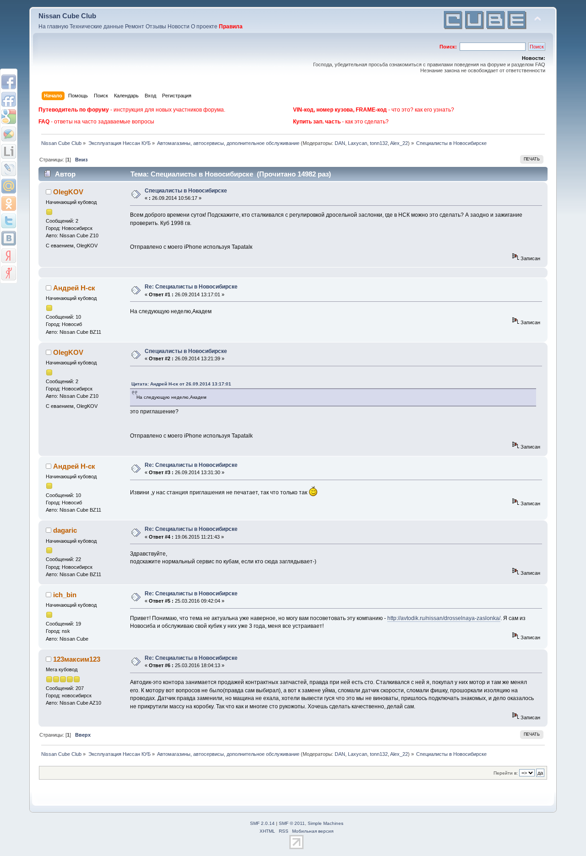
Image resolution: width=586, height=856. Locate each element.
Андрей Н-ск (74, 288)
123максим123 (76, 659)
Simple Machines (325, 823)
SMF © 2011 (292, 823)
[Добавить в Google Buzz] (8, 134)
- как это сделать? (341, 121)
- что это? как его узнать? (373, 110)
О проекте (204, 26)
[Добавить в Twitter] (8, 221)
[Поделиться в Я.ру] (8, 273)
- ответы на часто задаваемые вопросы (96, 121)
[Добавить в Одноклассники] (8, 203)
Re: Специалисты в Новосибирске (191, 287)
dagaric (65, 530)
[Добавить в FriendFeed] (8, 99)
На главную (53, 26)
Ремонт (134, 26)
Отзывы (156, 26)
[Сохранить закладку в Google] (8, 116)
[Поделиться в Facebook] (8, 82)
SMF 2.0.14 (262, 823)
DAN (340, 143)
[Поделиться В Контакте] (8, 238)
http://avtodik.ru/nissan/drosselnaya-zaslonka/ (443, 618)
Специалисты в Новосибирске (186, 190)
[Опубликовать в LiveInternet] (8, 151)
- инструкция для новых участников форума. (131, 110)
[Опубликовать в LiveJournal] (8, 168)
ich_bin (64, 595)
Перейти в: (506, 773)
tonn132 (379, 143)
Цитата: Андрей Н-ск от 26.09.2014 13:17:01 (181, 383)
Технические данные (97, 26)
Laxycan (357, 143)
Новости (179, 26)
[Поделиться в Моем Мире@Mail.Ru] (8, 186)
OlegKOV (68, 192)
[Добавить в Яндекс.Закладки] (8, 255)
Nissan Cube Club (67, 16)
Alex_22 (399, 143)
